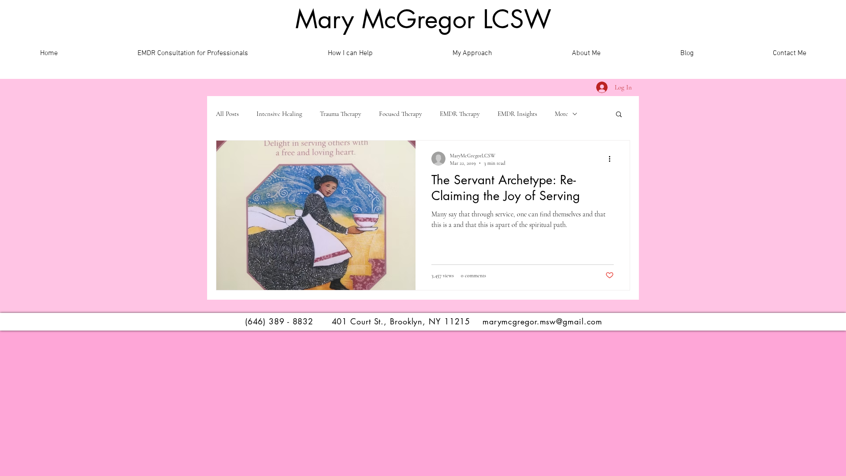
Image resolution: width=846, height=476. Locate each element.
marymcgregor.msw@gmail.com (542, 321)
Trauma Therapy (340, 114)
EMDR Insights (517, 114)
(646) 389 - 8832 (279, 321)
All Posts (227, 114)
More (561, 114)
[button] (619, 114)
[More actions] (612, 158)
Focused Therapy (400, 114)
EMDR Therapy (460, 114)
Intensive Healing (279, 114)
